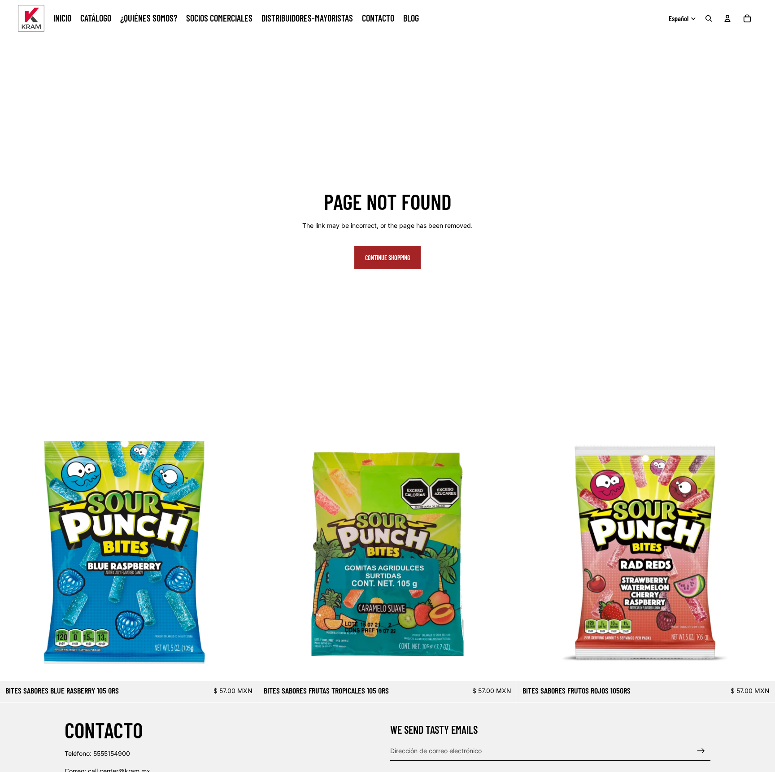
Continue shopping (387, 258)
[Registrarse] (701, 750)
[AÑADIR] (244, 667)
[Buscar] (708, 18)
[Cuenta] (727, 18)
